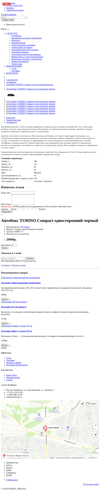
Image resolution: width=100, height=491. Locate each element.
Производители (13, 377)
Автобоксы (16, 36)
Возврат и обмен (13, 362)
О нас (14, 68)
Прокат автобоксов (20, 61)
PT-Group (25, 227)
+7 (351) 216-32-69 (14, 5)
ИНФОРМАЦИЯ (14, 66)
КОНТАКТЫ (12, 73)
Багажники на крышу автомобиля (26, 38)
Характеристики (13, 120)
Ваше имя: (5, 193)
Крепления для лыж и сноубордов (26, 59)
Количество (6, 245)
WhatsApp (10, 3)
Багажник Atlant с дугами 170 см (16, 331)
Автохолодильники (20, 52)
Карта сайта (11, 375)
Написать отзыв (18, 265)
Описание (10, 118)
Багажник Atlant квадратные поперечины (21, 283)
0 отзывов (5, 265)
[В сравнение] (2, 214)
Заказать (30, 258)
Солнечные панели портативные (26, 54)
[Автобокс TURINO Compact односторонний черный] (30, 89)
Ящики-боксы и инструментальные (27, 57)
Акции (9, 380)
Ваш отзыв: (6, 204)
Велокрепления (18, 43)
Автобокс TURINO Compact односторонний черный (29, 85)
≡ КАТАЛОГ (12, 33)
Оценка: (4, 209)
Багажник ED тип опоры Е (14, 307)
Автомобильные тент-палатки (24, 50)
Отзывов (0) (11, 122)
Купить (5, 248)
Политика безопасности (17, 365)
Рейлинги (15, 40)
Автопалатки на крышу (21, 47)
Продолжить (7, 212)
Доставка (15, 71)
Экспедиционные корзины (23, 45)
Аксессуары (16, 64)
